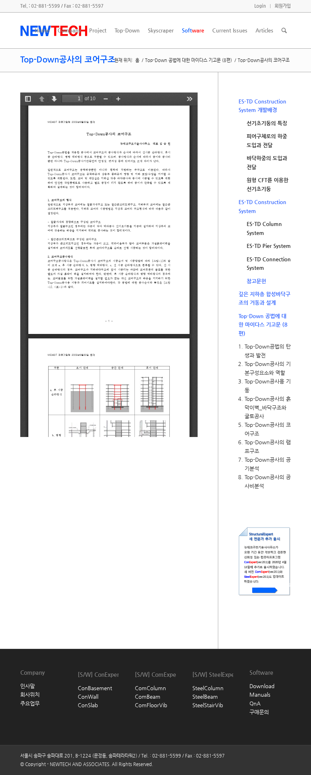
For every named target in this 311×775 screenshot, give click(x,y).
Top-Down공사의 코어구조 (67, 59)
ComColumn (150, 688)
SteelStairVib (207, 705)
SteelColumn (208, 688)
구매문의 (259, 712)
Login (260, 6)
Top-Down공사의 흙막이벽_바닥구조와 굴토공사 (268, 407)
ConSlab (88, 705)
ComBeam (147, 696)
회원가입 (283, 6)
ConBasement (95, 688)
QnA (254, 703)
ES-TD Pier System (269, 246)
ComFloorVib (151, 705)
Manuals (260, 694)
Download (262, 686)
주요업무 (30, 703)
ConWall (88, 696)
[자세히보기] (253, 607)
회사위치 (30, 694)
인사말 (27, 686)
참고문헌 (256, 281)
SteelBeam (205, 696)
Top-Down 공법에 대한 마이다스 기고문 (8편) (188, 60)
